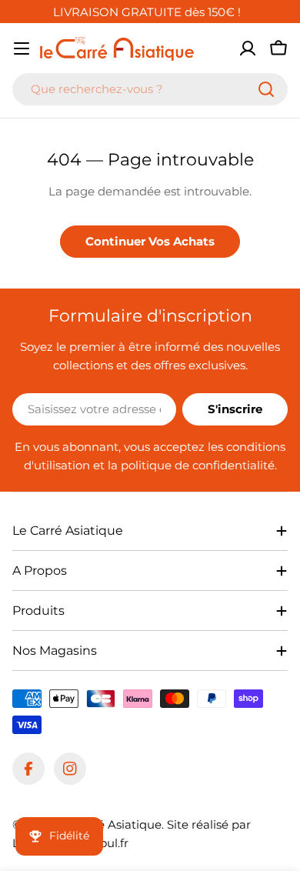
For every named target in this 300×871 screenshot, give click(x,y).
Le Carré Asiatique (109, 824)
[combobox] (150, 89)
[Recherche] (266, 89)
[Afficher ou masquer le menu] (21, 48)
